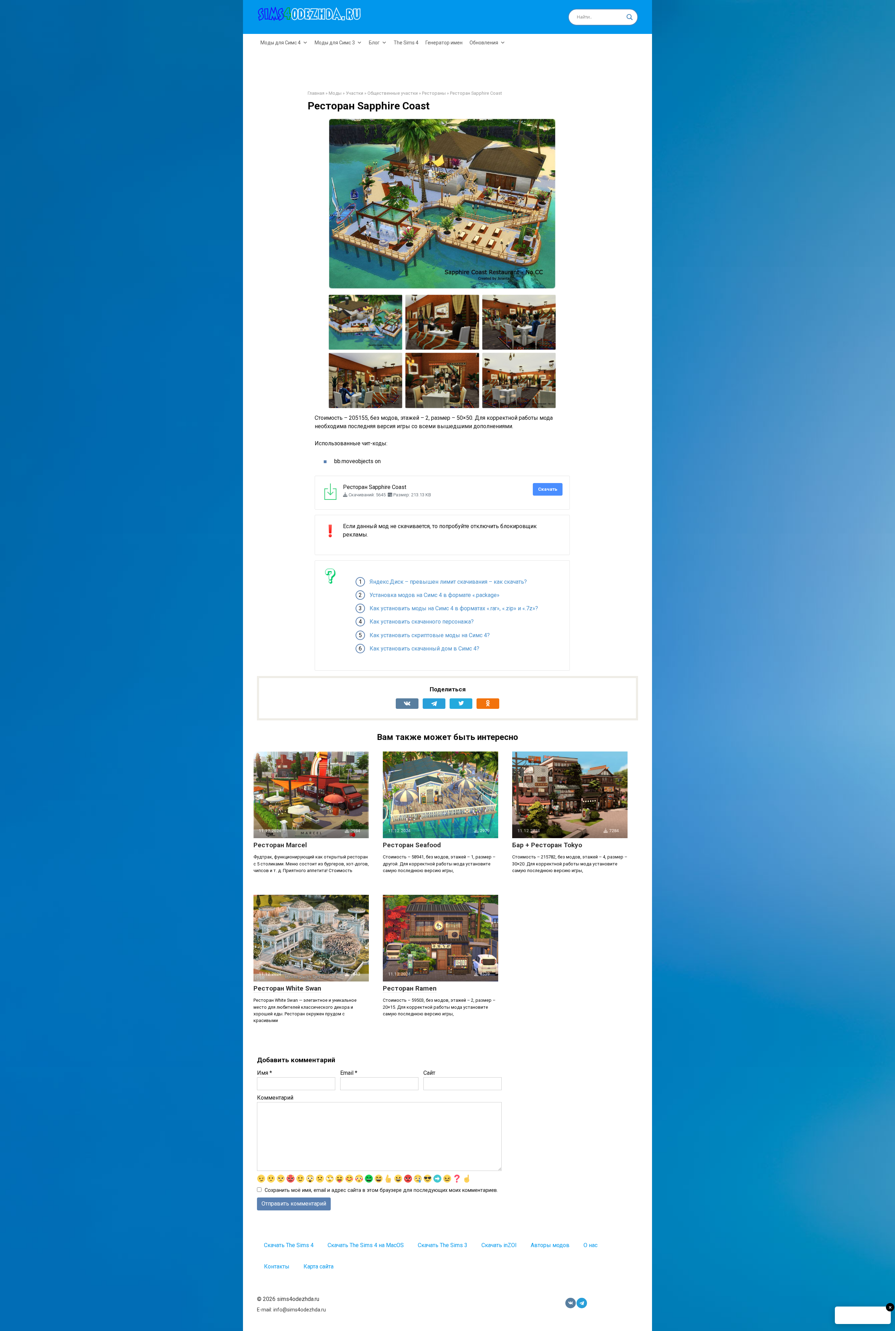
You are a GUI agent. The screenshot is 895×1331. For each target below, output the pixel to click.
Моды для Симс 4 (280, 42)
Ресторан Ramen (410, 988)
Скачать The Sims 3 (442, 1245)
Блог (374, 42)
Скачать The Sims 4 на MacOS (366, 1245)
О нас (590, 1245)
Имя (264, 1073)
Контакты (276, 1266)
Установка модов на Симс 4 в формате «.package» (435, 595)
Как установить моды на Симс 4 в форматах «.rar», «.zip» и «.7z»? (454, 608)
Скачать (547, 489)
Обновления (484, 42)
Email (348, 1073)
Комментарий (275, 1097)
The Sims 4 (406, 42)
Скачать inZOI (499, 1245)
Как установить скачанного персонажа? (422, 621)
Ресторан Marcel (280, 845)
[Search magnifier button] (630, 17)
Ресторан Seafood (412, 845)
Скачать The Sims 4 (289, 1245)
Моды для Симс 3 (335, 42)
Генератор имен (444, 42)
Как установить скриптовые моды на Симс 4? (430, 635)
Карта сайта (318, 1266)
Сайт (429, 1073)
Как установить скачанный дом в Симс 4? (424, 648)
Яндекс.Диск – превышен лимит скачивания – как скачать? (448, 581)
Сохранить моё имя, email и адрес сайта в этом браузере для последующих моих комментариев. (381, 1190)
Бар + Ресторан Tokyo (547, 845)
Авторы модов (550, 1245)
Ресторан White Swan (287, 988)
